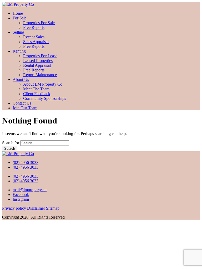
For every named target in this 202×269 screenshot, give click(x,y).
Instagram (21, 199)
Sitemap (52, 208)
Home (18, 13)
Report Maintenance (40, 75)
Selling (18, 32)
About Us (21, 79)
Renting (19, 51)
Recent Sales (33, 37)
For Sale (20, 18)
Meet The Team (36, 89)
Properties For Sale (39, 22)
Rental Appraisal (37, 65)
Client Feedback (36, 93)
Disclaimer (36, 208)
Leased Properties (38, 60)
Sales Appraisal (36, 41)
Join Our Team (25, 108)
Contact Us (22, 103)
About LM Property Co (42, 84)
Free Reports (33, 27)
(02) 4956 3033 (25, 162)
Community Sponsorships (44, 98)
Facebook (21, 194)
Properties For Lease (40, 56)
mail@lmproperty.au (30, 190)
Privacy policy (14, 208)
